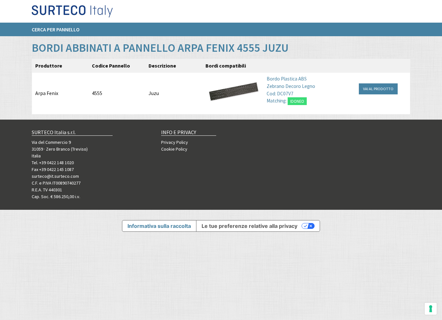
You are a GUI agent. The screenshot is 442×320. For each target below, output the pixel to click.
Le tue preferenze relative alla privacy (249, 226)
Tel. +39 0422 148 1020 (53, 162)
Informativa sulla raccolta (159, 226)
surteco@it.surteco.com (55, 176)
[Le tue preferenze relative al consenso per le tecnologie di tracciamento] (431, 309)
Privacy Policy (174, 142)
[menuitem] (59, 29)
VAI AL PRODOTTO (378, 88)
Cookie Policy (174, 149)
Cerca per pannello (56, 29)
